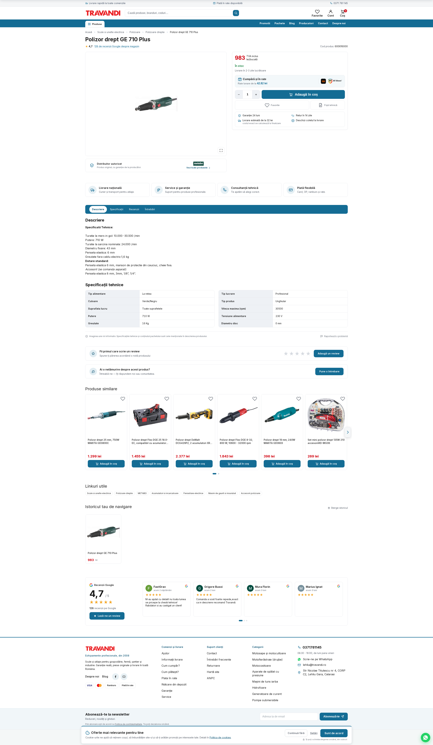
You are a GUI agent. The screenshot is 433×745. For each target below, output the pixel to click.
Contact (323, 23)
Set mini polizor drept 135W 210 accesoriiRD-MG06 (326, 441)
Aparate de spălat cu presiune (265, 673)
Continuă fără (296, 733)
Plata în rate (169, 678)
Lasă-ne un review (109, 615)
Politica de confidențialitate (128, 724)
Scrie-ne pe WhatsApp (317, 659)
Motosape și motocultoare (269, 653)
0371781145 (312, 647)
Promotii (265, 23)
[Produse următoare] (348, 432)
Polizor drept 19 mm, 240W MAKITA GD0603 (279, 441)
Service (166, 696)
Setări (313, 733)
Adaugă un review (328, 353)
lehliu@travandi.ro (314, 664)
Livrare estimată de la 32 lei (258, 120)
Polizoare (135, 32)
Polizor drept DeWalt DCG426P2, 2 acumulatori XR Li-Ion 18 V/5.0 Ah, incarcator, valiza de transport (193, 441)
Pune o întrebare (329, 371)
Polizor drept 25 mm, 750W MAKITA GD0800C (103, 441)
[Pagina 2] (218, 474)
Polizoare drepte (155, 32)
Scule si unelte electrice (110, 32)
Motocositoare (261, 665)
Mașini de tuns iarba (265, 681)
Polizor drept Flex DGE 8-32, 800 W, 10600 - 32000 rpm (236, 441)
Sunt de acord (334, 733)
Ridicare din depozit (174, 684)
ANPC (211, 678)
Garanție (167, 690)
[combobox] (182, 13)
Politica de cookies (220, 737)
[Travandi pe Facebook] (115, 676)
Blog (292, 23)
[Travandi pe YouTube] (124, 676)
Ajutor (165, 653)
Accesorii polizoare (250, 493)
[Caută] (236, 13)
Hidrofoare (259, 687)
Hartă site (213, 672)
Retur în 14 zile (304, 115)
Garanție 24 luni (251, 115)
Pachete (280, 23)
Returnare (213, 665)
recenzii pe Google (102, 608)
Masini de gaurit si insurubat (222, 493)
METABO (142, 493)
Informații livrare (172, 659)
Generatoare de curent (267, 694)
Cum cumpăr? (171, 665)
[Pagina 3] (246, 620)
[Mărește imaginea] (221, 150)
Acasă (88, 32)
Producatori (306, 23)
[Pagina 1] (214, 474)
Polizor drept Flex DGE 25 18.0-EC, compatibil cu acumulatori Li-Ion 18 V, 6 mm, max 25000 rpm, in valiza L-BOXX (150, 441)
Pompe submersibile (265, 700)
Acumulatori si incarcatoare (165, 493)
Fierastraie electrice (193, 493)
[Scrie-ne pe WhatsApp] (425, 737)
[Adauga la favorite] (123, 398)
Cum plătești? (170, 672)
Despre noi (339, 23)
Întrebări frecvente (219, 659)
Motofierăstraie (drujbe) (267, 659)
